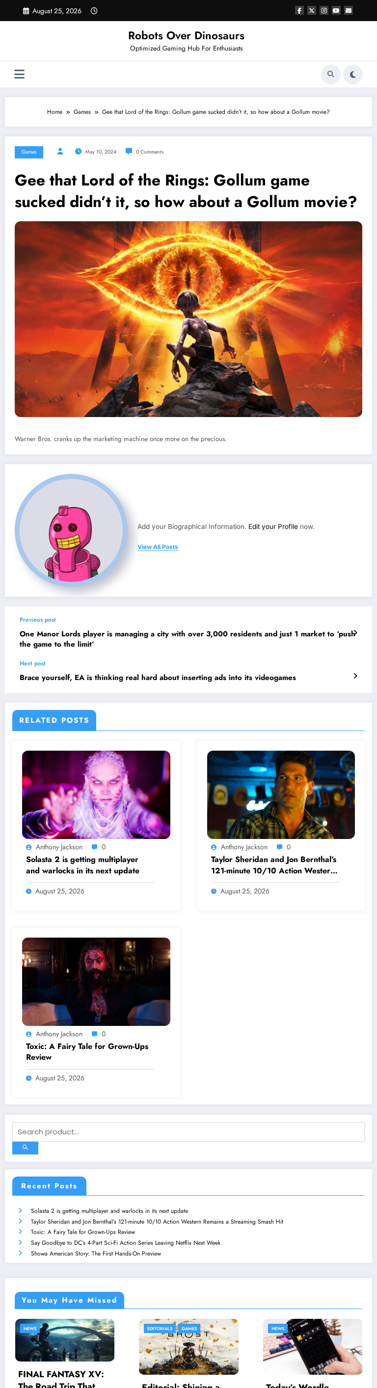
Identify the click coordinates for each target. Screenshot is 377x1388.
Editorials (88, 1328)
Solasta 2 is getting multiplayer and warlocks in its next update (82, 865)
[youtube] (336, 10)
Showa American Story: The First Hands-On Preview (96, 1253)
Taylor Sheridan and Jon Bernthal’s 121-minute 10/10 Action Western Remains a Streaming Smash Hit (273, 865)
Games (29, 152)
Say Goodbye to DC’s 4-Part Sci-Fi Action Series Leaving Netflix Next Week (125, 1242)
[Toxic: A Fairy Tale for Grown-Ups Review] (96, 980)
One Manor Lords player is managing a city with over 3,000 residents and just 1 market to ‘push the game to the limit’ (187, 639)
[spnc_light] (353, 74)
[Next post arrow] (355, 676)
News (206, 1328)
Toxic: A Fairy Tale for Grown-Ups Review (87, 1052)
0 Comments (149, 152)
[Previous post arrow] (355, 633)
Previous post (38, 619)
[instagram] (324, 10)
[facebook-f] (299, 10)
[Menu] (19, 74)
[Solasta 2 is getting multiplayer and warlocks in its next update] (96, 794)
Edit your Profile (273, 526)
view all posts (157, 547)
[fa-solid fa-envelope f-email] (348, 10)
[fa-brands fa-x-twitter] (311, 10)
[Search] (331, 74)
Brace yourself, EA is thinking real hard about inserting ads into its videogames (158, 678)
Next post (33, 663)
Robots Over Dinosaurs (186, 35)
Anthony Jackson (59, 847)
